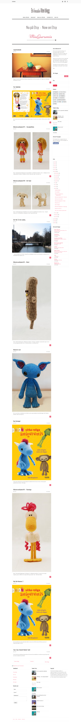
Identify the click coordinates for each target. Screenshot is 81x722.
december (56, 173)
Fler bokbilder (17, 87)
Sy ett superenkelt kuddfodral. (63, 110)
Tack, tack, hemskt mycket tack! (21, 650)
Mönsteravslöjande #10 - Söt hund (22, 181)
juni (55, 184)
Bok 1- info (56, 93)
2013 (55, 165)
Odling (55, 101)
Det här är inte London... (19, 220)
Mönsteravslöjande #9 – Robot (21, 262)
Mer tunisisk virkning (40, 706)
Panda (60, 101)
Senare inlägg (16, 661)
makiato (55, 246)
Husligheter (62, 95)
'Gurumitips (50, 17)
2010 (55, 171)
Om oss (56, 17)
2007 (55, 222)
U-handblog (56, 234)
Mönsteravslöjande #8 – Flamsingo (22, 489)
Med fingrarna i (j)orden (58, 242)
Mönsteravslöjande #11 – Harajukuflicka (23, 127)
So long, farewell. (57, 235)
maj (55, 186)
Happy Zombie (57, 250)
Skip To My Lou (57, 229)
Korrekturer (15, 677)
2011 (55, 169)
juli (55, 182)
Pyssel (64, 101)
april (55, 188)
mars (56, 212)
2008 (55, 220)
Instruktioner (62, 97)
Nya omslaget (16, 421)
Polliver (55, 259)
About (16, 719)
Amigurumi (56, 91)
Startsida (13, 1)
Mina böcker (26, 17)
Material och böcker (61, 99)
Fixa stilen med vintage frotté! (59, 247)
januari (56, 216)
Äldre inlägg (47, 661)
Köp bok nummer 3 (40, 700)
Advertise (19, 719)
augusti (56, 180)
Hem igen (14, 682)
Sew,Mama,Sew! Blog (58, 238)
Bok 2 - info (62, 93)
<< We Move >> (56, 256)
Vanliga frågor (41, 17)
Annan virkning (62, 91)
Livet (55, 99)
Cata (55, 255)
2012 (55, 167)
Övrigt (55, 103)
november (56, 175)
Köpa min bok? (60, 127)
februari (56, 214)
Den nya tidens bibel (57, 243)
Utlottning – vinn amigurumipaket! (42, 676)
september (57, 178)
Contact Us (23, 719)
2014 (55, 163)
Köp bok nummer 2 (18, 581)
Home (14, 719)
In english (55, 97)
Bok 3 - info (56, 95)
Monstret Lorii (17, 350)
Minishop (33, 17)
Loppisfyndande (17, 50)
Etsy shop (59, 121)
